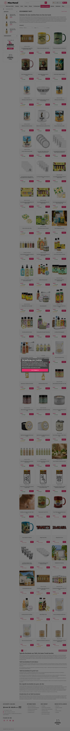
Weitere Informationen (26, 367)
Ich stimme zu (35, 370)
